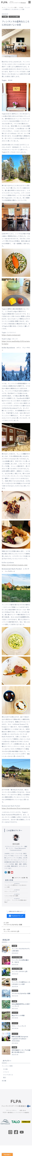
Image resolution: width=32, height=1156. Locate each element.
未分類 (4, 1081)
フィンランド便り (14, 16)
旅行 (4, 1078)
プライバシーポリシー (11, 1110)
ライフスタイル (8, 1075)
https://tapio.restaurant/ (11, 335)
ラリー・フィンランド (10, 891)
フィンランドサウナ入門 (11, 930)
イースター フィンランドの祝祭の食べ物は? (15, 901)
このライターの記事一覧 (21, 878)
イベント (6, 1072)
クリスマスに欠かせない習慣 (13, 924)
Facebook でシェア (17, 916)
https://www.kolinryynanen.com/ (15, 565)
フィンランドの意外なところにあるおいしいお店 (15, 886)
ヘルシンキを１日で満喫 (11, 896)
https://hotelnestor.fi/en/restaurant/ (16, 808)
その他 (4, 16)
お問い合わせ (23, 1110)
